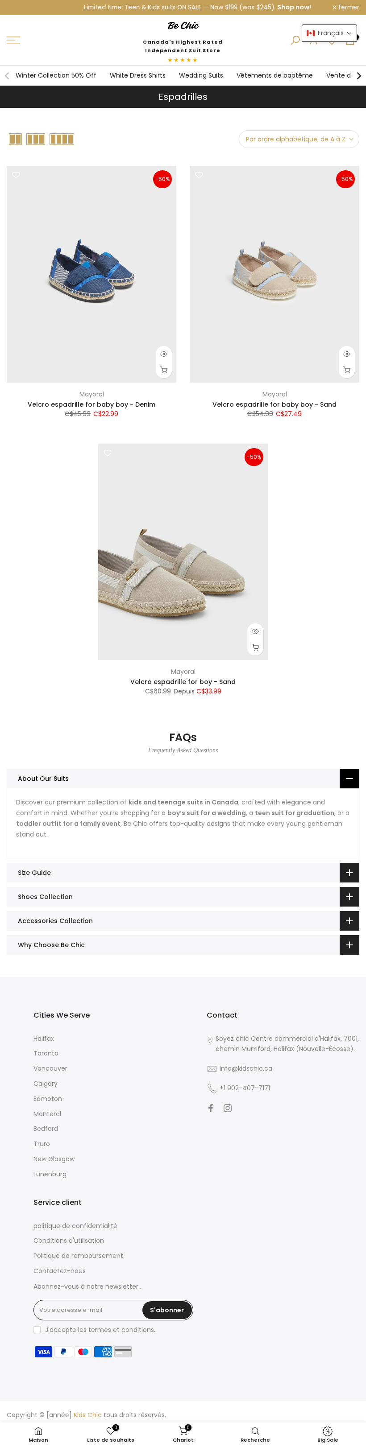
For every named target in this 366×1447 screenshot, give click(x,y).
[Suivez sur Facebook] (211, 1108)
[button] (329, 33)
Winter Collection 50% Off (56, 75)
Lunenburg (50, 1174)
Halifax (43, 1038)
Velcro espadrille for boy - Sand (183, 681)
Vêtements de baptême (275, 75)
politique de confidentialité (75, 1225)
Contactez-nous (59, 1270)
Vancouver (50, 1068)
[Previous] (7, 76)
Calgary (45, 1083)
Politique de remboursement (78, 1255)
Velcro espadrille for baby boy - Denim (91, 404)
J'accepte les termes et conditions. (100, 1329)
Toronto (45, 1053)
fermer (22, 7)
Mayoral (91, 394)
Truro (41, 1143)
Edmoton (47, 1098)
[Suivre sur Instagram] (228, 1108)
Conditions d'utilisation (68, 1240)
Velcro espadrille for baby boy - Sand (274, 404)
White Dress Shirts (138, 75)
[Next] (358, 76)
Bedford (45, 1128)
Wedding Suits (201, 75)
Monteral (47, 1113)
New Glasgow (54, 1158)
